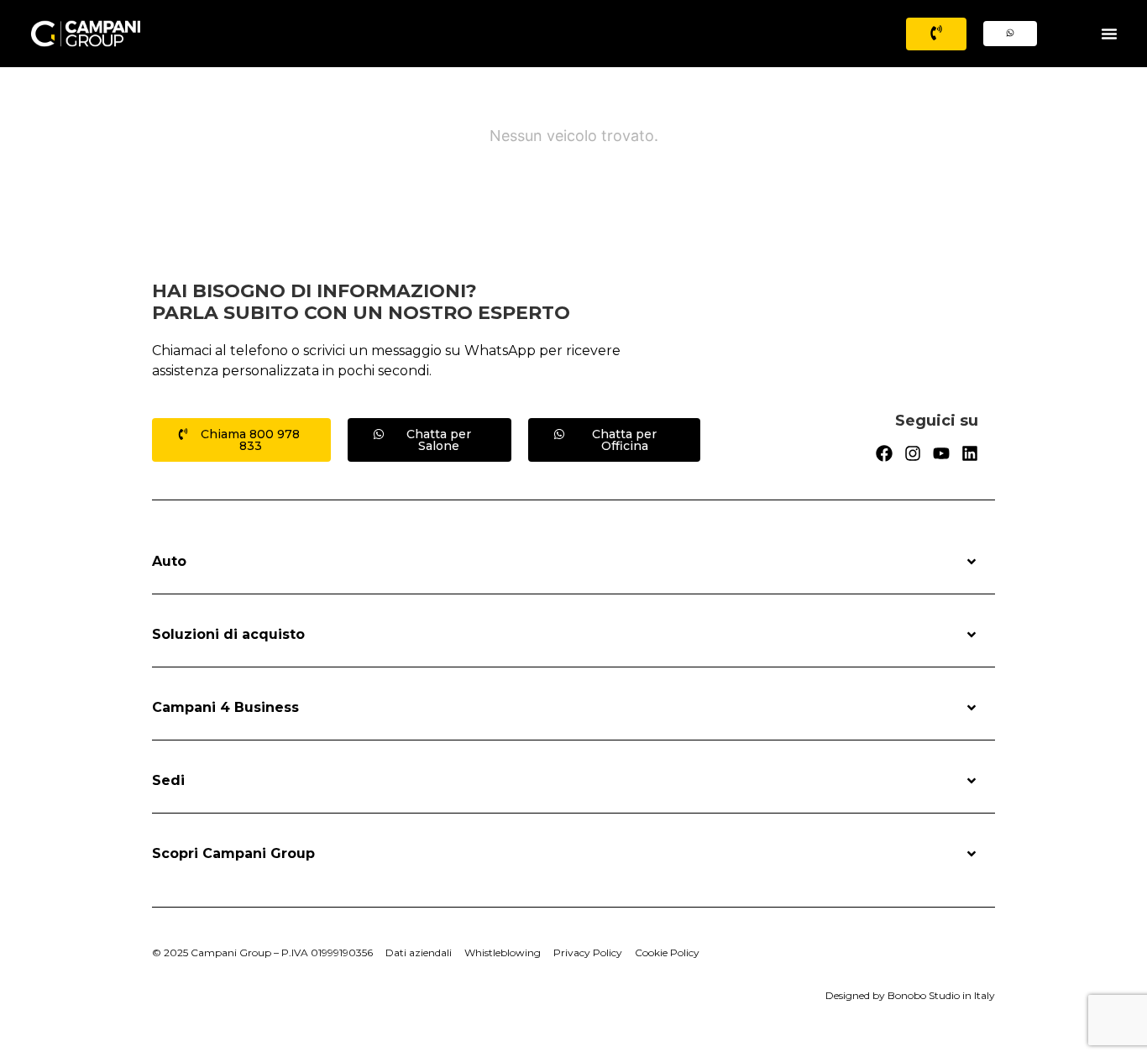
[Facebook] (884, 453)
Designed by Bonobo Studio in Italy (910, 995)
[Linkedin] (969, 453)
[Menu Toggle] (1109, 33)
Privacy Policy (587, 952)
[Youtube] (941, 453)
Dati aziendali (418, 952)
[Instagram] (912, 453)
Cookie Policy (667, 952)
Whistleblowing (502, 952)
